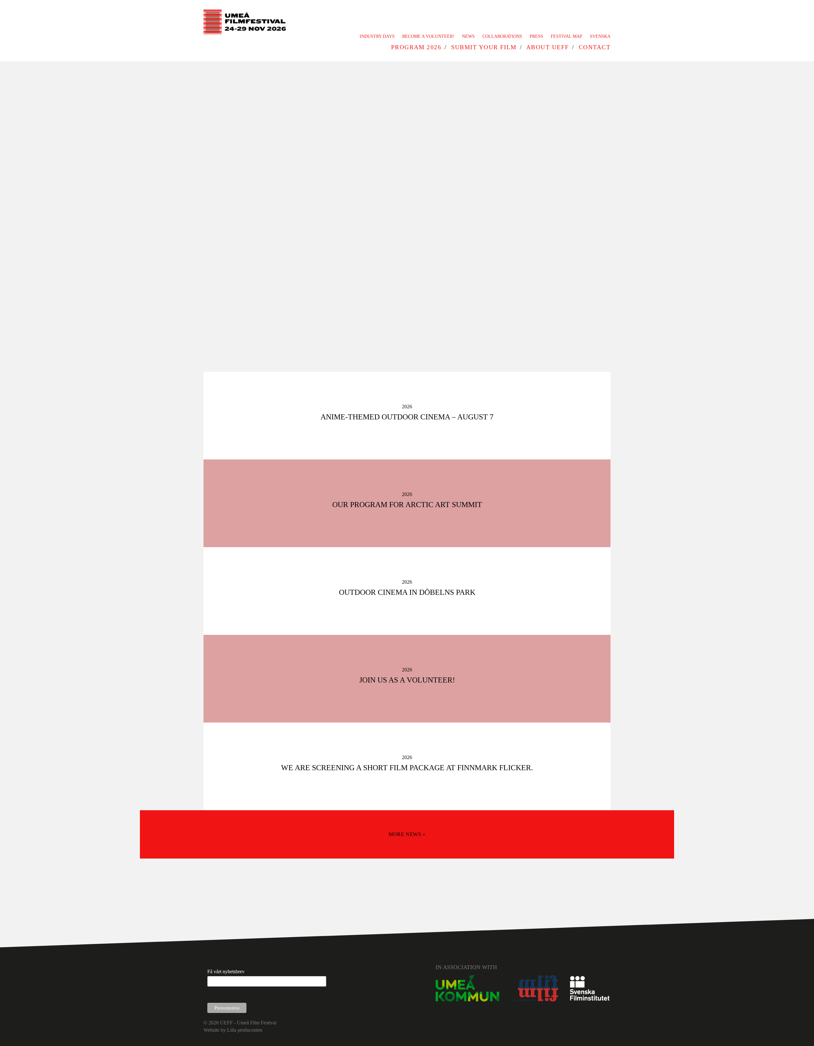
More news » (407, 834)
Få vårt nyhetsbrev (226, 971)
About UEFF (547, 47)
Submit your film (484, 47)
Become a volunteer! (428, 36)
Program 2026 (416, 47)
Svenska (600, 36)
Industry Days (377, 36)
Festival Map (566, 36)
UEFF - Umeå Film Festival (248, 1022)
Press (536, 36)
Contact (594, 47)
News (468, 36)
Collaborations (502, 36)
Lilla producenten (244, 1030)
